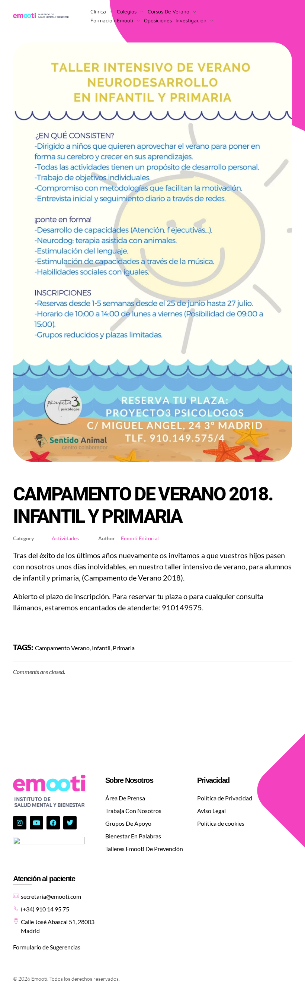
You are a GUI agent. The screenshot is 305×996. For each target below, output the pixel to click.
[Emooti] (41, 16)
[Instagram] (19, 822)
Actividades (65, 538)
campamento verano (62, 647)
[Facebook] (53, 822)
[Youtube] (36, 822)
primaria (124, 647)
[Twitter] (70, 822)
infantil (101, 647)
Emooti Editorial (140, 538)
